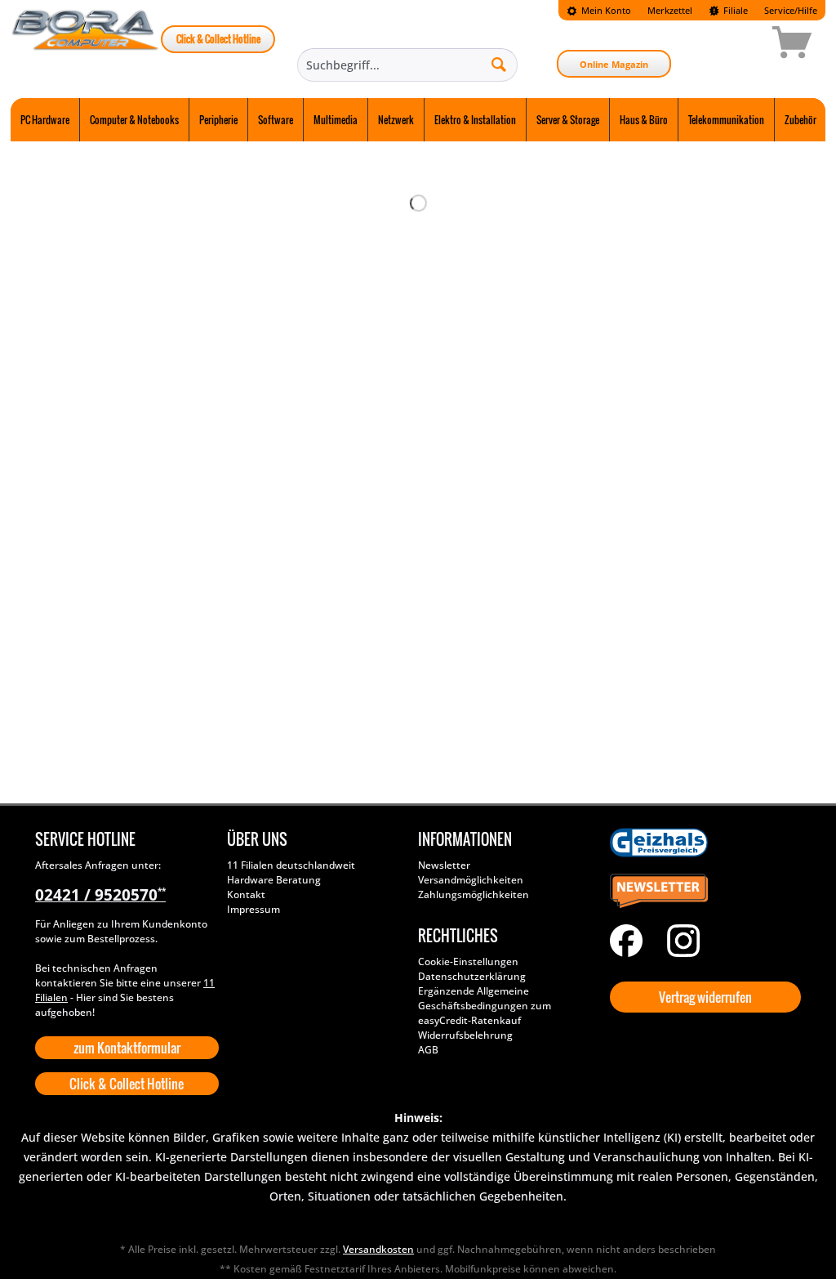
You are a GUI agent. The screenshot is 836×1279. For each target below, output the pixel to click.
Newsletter (444, 865)
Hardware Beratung (274, 880)
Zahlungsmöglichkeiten (473, 894)
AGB (428, 1050)
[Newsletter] (702, 891)
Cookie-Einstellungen (468, 961)
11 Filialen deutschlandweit (291, 865)
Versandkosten (378, 1249)
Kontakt (246, 894)
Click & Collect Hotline (218, 39)
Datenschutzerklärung (472, 976)
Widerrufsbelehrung (465, 1035)
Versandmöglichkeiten (470, 880)
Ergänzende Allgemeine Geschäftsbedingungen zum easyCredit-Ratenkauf (484, 1005)
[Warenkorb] (734, 45)
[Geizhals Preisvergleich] (702, 842)
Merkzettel (669, 10)
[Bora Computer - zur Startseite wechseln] (86, 45)
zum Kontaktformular (126, 1048)
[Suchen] (498, 63)
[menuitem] (598, 10)
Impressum (253, 909)
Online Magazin (614, 64)
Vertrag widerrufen (705, 997)
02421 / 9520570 (100, 895)
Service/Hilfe (790, 10)
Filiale (734, 10)
